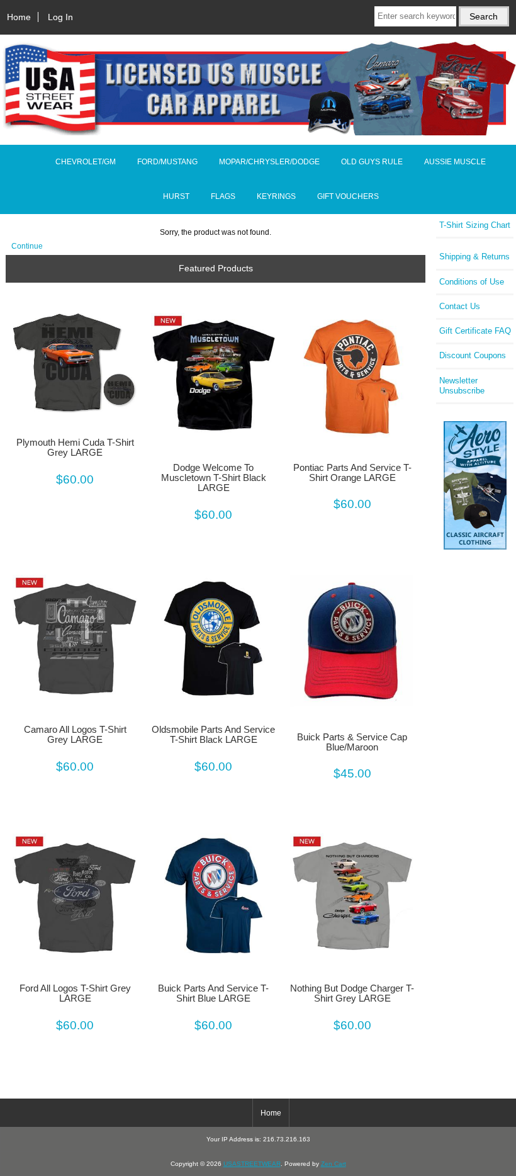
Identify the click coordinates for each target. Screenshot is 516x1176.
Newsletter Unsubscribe (462, 385)
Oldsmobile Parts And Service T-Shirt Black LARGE (213, 735)
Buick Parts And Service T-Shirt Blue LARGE (213, 993)
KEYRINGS (276, 196)
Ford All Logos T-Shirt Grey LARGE (75, 993)
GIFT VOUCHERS (348, 196)
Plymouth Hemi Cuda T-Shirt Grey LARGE (75, 448)
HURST (176, 196)
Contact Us (459, 306)
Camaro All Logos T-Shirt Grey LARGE (75, 735)
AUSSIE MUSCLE (455, 161)
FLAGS (223, 196)
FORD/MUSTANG (167, 161)
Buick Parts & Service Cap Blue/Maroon (352, 742)
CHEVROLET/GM (85, 161)
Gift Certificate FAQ (475, 331)
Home (19, 17)
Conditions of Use (471, 281)
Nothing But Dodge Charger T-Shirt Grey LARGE (352, 993)
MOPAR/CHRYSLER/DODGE (269, 161)
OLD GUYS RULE (372, 161)
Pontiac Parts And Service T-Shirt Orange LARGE (352, 473)
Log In (60, 17)
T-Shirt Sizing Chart (474, 225)
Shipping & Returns (474, 256)
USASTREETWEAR (252, 1163)
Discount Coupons (472, 355)
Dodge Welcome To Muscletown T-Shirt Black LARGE (213, 478)
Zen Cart (333, 1163)
